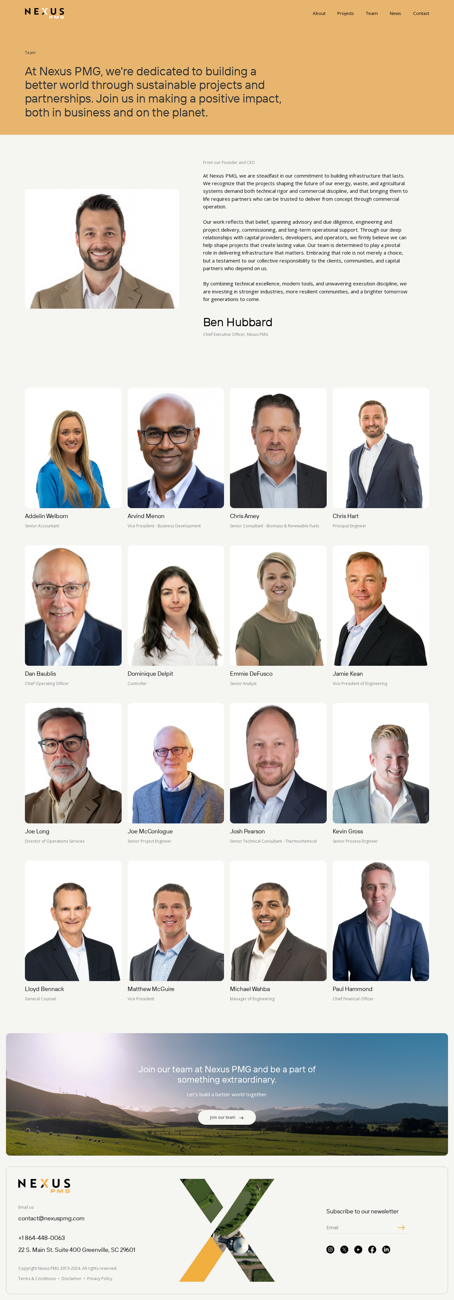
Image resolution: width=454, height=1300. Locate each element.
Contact (421, 13)
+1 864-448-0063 (41, 1238)
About (319, 13)
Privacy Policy (99, 1278)
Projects (345, 13)
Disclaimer (71, 1278)
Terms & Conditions (37, 1278)
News (395, 13)
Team (372, 13)
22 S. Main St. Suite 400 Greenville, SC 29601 (76, 1250)
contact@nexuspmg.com (51, 1218)
